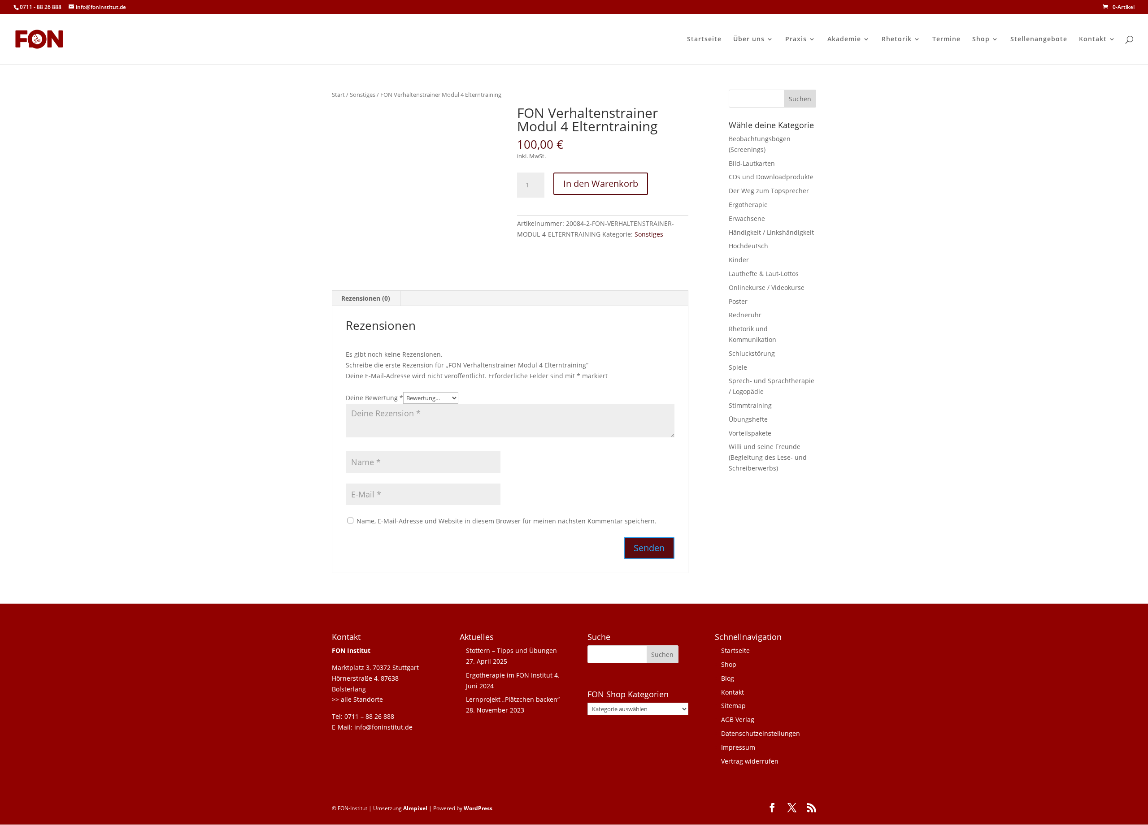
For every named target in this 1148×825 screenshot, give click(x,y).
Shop (981, 39)
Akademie (844, 39)
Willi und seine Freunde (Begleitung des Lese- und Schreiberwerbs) (768, 457)
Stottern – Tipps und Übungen (511, 650)
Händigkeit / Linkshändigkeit (771, 232)
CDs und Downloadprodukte (771, 177)
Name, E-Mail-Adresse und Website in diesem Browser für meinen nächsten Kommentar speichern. (507, 521)
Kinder (739, 259)
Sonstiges (362, 95)
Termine (946, 39)
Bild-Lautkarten (752, 163)
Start (338, 95)
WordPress (478, 808)
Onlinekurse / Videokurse (766, 287)
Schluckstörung (752, 353)
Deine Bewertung (374, 397)
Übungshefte (748, 419)
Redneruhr (745, 315)
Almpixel (415, 808)
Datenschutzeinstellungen (760, 733)
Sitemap (733, 705)
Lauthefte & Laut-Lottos (764, 273)
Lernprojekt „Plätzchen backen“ (513, 699)
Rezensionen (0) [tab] (365, 298)
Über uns (749, 39)
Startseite (704, 39)
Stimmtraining (750, 405)
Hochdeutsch (748, 246)
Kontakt (1093, 39)
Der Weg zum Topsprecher (769, 190)
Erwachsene (747, 218)
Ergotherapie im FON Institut (509, 675)
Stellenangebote (1038, 39)
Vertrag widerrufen (749, 761)
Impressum (738, 747)
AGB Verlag (737, 719)
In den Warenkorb (600, 183)
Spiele (738, 367)
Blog (727, 678)
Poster (738, 301)
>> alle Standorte (357, 699)
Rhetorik (897, 39)
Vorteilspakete (750, 433)
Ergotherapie (748, 204)
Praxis (796, 39)
